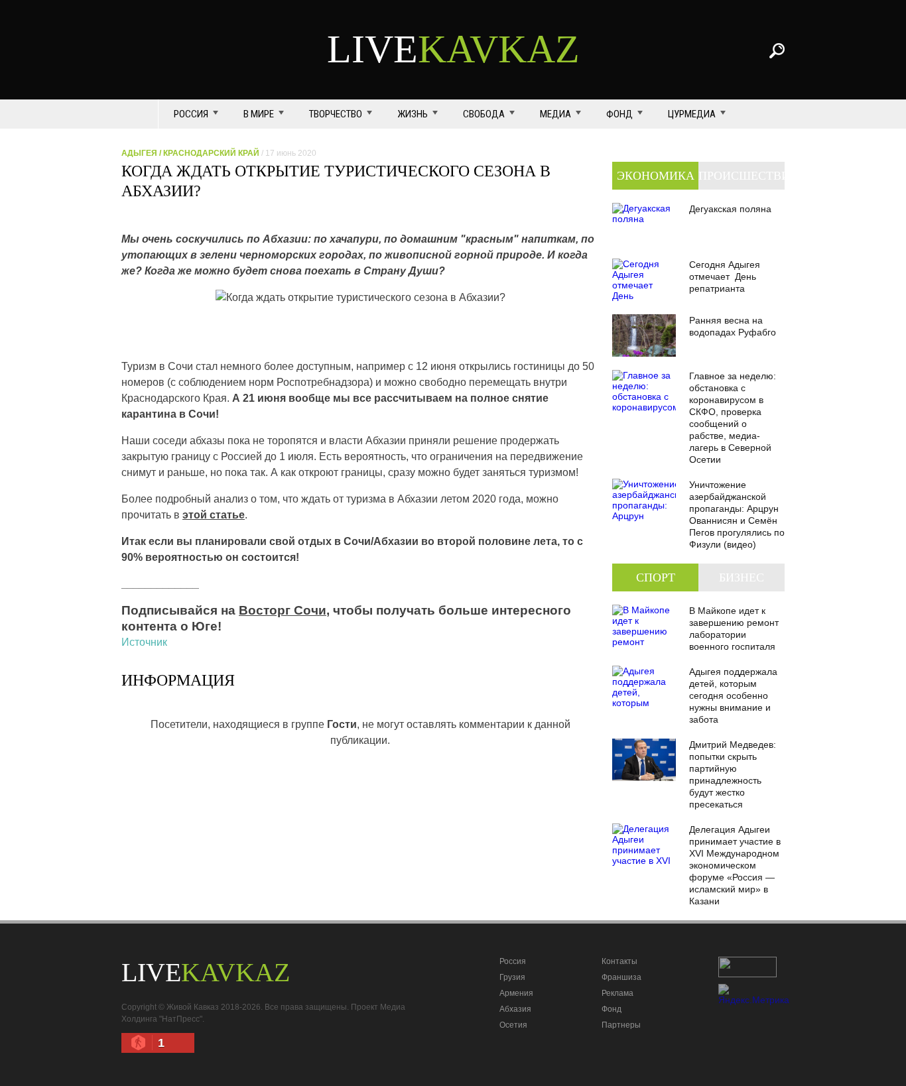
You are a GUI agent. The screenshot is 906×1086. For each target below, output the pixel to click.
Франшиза (621, 977)
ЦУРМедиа (692, 114)
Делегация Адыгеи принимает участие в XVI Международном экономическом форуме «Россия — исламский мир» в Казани (735, 865)
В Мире (258, 114)
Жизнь (412, 114)
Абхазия (515, 1009)
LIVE (453, 49)
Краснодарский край (211, 153)
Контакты (619, 961)
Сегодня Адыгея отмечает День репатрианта (724, 276)
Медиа (555, 114)
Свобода (484, 114)
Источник (144, 642)
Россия (191, 114)
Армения (516, 993)
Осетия (513, 1025)
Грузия (512, 977)
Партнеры (621, 1025)
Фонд (619, 114)
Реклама (617, 993)
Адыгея (139, 153)
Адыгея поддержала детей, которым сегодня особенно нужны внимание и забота (733, 695)
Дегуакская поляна (730, 209)
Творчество (335, 114)
